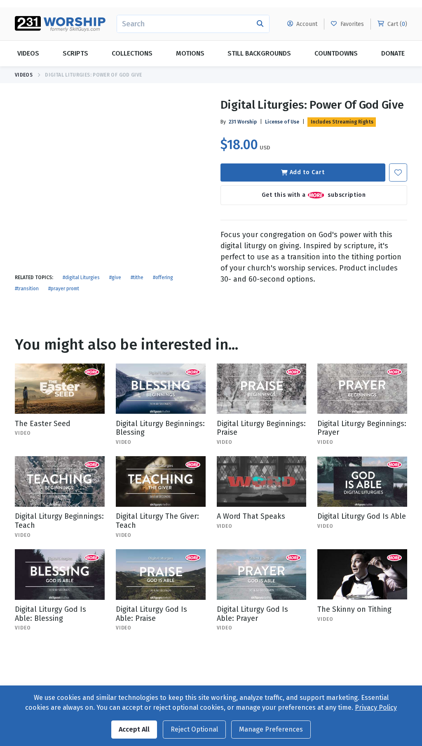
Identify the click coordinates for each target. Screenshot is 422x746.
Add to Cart (307, 172)
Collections (132, 53)
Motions (190, 53)
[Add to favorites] (398, 172)
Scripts (75, 53)
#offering (163, 277)
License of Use (282, 122)
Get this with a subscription (314, 194)
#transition (27, 288)
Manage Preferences (271, 729)
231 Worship (243, 122)
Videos (28, 53)
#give (115, 277)
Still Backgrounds (259, 53)
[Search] (260, 24)
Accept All (134, 729)
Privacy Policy (376, 707)
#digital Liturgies (81, 277)
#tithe (137, 277)
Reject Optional (194, 729)
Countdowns (336, 53)
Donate (393, 53)
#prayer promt (63, 288)
